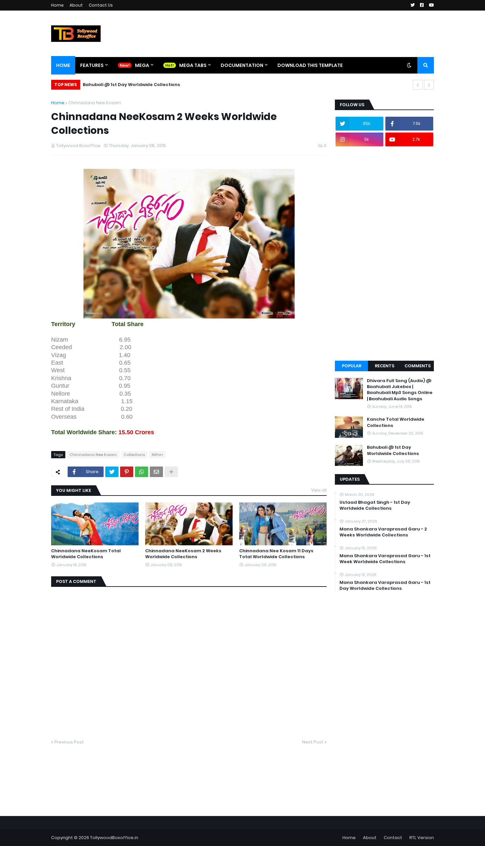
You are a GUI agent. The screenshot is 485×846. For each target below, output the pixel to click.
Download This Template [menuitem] (310, 65)
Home (57, 5)
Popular (351, 366)
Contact (393, 837)
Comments (417, 366)
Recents (384, 366)
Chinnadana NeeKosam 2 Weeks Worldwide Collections (183, 554)
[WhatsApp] (141, 472)
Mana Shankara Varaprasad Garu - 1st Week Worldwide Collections (385, 559)
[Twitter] (111, 472)
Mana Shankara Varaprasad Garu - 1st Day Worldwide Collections (385, 585)
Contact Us (101, 5)
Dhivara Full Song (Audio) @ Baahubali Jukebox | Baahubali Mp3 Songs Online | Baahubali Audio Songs (400, 390)
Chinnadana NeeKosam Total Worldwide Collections (86, 554)
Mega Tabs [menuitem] (193, 65)
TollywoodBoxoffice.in (114, 837)
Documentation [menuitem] (242, 65)
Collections (134, 454)
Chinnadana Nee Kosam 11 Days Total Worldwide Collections (276, 554)
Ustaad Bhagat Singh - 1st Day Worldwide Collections (375, 505)
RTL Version (421, 837)
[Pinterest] (126, 472)
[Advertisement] (384, 253)
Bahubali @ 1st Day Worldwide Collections (131, 84)
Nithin (157, 454)
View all (319, 490)
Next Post (312, 742)
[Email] (156, 472)
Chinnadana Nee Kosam (94, 103)
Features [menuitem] (92, 65)
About (76, 5)
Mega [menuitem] (142, 65)
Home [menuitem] (63, 65)
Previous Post (69, 742)
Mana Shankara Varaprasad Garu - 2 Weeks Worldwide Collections (383, 532)
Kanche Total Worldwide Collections (395, 422)
